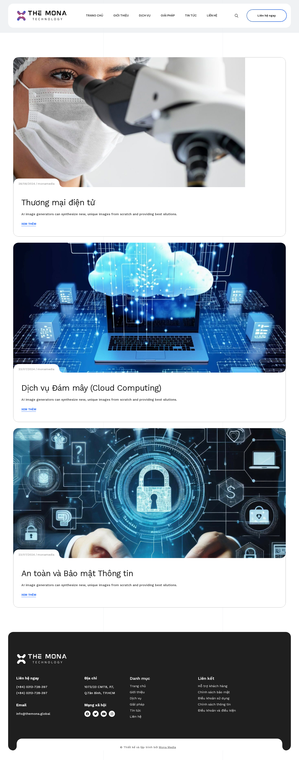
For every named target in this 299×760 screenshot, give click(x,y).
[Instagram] (112, 714)
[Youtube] (104, 714)
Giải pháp (137, 704)
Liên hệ (135, 716)
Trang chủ (138, 686)
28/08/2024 (27, 183)
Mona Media (167, 747)
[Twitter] (96, 714)
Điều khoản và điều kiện (217, 710)
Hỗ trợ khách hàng (212, 686)
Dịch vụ (135, 698)
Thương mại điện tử (58, 202)
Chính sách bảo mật (214, 692)
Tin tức (135, 710)
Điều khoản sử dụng (213, 698)
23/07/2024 (27, 369)
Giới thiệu (137, 692)
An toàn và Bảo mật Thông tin (77, 573)
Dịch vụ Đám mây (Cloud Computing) (91, 388)
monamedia (46, 183)
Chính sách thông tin (214, 704)
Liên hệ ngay (267, 15)
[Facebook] (87, 714)
